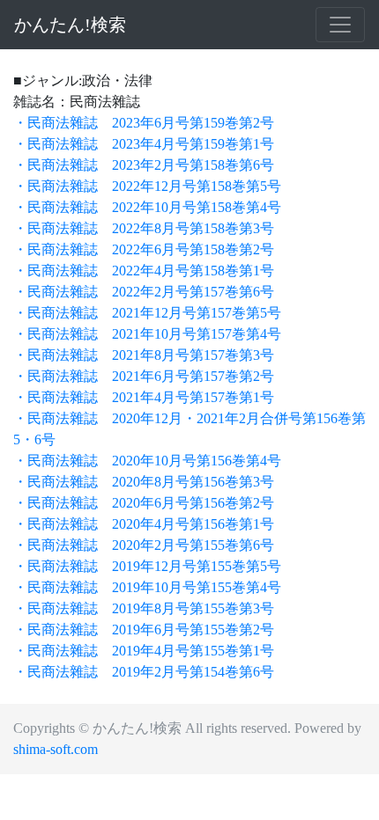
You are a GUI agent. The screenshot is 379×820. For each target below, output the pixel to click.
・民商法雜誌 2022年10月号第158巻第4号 (147, 207)
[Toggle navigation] (340, 24)
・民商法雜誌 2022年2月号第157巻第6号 (143, 291)
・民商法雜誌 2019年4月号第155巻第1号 (143, 650)
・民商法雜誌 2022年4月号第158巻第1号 (143, 270)
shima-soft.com (55, 749)
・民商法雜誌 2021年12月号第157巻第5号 (147, 312)
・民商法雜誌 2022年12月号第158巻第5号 (147, 186)
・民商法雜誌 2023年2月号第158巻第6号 (143, 164)
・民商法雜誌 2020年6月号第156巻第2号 (143, 502)
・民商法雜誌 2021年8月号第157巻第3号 (143, 355)
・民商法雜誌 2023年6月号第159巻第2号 (143, 122)
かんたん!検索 (70, 24)
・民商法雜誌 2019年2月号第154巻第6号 (143, 671)
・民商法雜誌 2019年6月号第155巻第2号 (143, 629)
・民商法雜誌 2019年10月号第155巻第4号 (147, 587)
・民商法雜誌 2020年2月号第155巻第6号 (143, 545)
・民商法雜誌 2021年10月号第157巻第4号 (147, 333)
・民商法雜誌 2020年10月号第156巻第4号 (147, 460)
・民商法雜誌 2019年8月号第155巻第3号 (143, 608)
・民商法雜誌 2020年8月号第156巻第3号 (143, 481)
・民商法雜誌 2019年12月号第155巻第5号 (147, 566)
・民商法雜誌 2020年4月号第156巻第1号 (143, 523)
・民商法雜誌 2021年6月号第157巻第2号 (143, 376)
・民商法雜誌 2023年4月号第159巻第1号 (143, 143)
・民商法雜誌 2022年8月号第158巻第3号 (143, 228)
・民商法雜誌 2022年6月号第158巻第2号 (143, 249)
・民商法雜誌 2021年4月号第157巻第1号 (143, 397)
